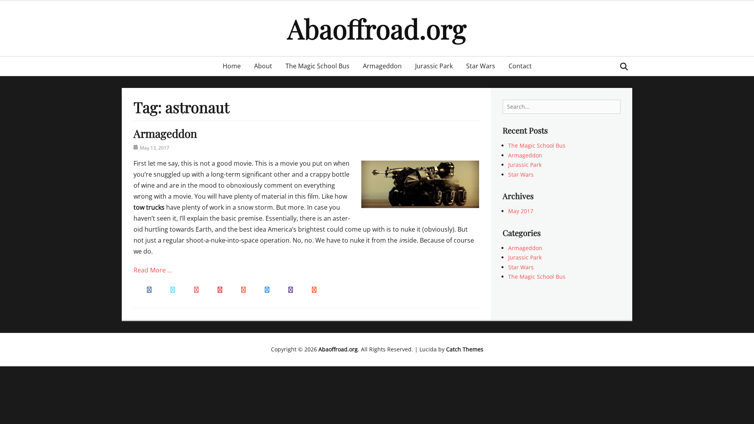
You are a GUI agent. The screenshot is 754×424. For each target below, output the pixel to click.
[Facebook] (149, 289)
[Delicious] (267, 289)
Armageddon (382, 66)
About (263, 66)
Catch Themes (464, 349)
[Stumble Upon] (243, 289)
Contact (520, 66)
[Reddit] (314, 289)
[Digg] (290, 289)
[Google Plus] (196, 289)
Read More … (153, 270)
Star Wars (480, 66)
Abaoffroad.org (377, 28)
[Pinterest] (220, 289)
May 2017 (520, 211)
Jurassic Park (434, 66)
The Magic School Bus (317, 66)
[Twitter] (173, 289)
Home (232, 66)
